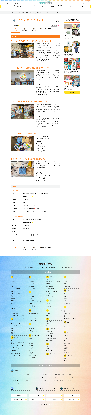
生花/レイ (13, 332)
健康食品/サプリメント (33, 306)
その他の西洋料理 (14, 313)
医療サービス (49, 350)
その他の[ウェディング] (51, 296)
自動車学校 (31, 345)
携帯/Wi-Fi (31, 330)
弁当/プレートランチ (15, 290)
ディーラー (66, 279)
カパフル (55, 377)
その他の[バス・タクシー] (51, 325)
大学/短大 (31, 343)
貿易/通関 (66, 348)
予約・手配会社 (32, 286)
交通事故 (66, 296)
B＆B (30, 285)
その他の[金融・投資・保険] (70, 318)
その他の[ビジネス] (68, 352)
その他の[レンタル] (33, 331)
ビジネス (69, 332)
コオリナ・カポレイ (44, 380)
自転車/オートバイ (32, 328)
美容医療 (30, 303)
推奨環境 (54, 399)
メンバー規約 (72, 399)
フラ (50, 310)
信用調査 (66, 347)
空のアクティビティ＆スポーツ (17, 345)
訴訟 (65, 293)
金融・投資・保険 (70, 307)
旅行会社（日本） (50, 331)
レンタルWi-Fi (49, 336)
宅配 (12, 311)
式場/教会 (48, 290)
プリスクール (31, 340)
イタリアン (13, 291)
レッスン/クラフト (15, 347)
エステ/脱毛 (31, 300)
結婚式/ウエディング (53, 276)
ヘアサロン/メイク (32, 298)
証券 (65, 315)
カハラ (13, 377)
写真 (47, 279)
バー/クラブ (13, 308)
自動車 (68, 276)
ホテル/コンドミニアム (36, 276)
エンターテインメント (15, 348)
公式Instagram (59, 25)
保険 (65, 311)
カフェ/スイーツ (14, 296)
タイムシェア (31, 283)
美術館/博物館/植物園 (15, 353)
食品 (12, 328)
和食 (12, 286)
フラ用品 (48, 313)
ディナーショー (14, 310)
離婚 (65, 300)
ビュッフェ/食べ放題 (15, 288)
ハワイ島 (41, 388)
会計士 (65, 310)
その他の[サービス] (33, 320)
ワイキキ (13, 374)
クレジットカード (67, 313)
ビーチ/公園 (13, 350)
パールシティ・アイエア (58, 380)
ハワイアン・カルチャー (34, 341)
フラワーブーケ (49, 285)
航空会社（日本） (50, 340)
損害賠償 (66, 298)
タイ (12, 303)
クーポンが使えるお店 (6, 3)
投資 (65, 316)
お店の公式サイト (56, 25)
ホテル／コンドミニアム (34, 279)
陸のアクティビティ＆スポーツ (17, 343)
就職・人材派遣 (52, 353)
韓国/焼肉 (13, 300)
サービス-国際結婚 (32, 318)
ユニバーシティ (71, 377)
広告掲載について (54, 395)
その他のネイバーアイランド (69, 388)
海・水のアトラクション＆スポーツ (18, 342)
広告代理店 (66, 338)
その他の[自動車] (67, 286)
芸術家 (65, 345)
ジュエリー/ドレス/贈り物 (51, 291)
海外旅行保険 (49, 335)
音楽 (29, 350)
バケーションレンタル (33, 281)
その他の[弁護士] (67, 303)
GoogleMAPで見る (27, 196)
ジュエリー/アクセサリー (16, 327)
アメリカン (13, 283)
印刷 (65, 340)
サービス (33, 310)
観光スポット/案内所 (15, 355)
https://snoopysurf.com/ (28, 240)
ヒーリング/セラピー (33, 305)
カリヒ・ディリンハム (16, 380)
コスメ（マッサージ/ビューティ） (36, 301)
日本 (15, 388)
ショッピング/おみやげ (19, 318)
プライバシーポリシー (36, 399)
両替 (29, 316)
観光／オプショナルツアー (16, 340)
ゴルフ (50, 300)
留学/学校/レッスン (36, 335)
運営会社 (19, 395)
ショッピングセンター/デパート (17, 321)
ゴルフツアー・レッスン (51, 306)
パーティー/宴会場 (50, 288)
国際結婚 (48, 283)
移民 (65, 295)
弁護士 (68, 290)
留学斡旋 (30, 353)
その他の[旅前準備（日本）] (52, 338)
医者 (47, 346)
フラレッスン (49, 315)
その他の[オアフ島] (15, 383)
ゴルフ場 (48, 305)
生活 (65, 328)
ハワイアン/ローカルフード (16, 293)
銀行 (29, 315)
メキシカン (13, 305)
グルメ (15, 276)
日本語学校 (31, 352)
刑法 (65, 301)
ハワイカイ (70, 380)
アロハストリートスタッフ (19, 399)
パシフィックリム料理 (15, 285)
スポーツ (13, 330)
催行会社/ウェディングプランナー (53, 281)
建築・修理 (66, 358)
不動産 (65, 360)
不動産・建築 (69, 355)
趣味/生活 (13, 333)
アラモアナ (28, 374)
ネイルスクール (32, 348)
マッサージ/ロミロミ (33, 295)
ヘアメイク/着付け (50, 286)
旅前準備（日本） (53, 328)
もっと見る (72, 92)
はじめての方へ (36, 395)
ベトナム (13, 301)
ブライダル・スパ (50, 295)
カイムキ (27, 377)
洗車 (65, 283)
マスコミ (66, 336)
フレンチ (13, 306)
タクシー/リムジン (50, 321)
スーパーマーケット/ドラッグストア (18, 323)
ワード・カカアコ (43, 374)
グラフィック (66, 341)
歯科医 (47, 348)
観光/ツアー (16, 337)
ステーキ (13, 279)
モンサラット (42, 377)
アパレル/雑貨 (14, 325)
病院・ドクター (52, 343)
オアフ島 (16, 370)
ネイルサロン (31, 296)
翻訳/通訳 (66, 335)
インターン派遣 (32, 357)
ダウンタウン (28, 380)
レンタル (33, 323)
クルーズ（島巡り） (33, 288)
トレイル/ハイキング (15, 352)
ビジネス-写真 (67, 343)
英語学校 (30, 338)
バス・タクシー (52, 318)
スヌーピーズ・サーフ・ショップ (31, 20)
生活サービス (69, 322)
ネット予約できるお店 (17, 3)
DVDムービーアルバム (33, 313)
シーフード (13, 281)
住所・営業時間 (15, 25)
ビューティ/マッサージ (36, 291)
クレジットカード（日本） (51, 333)
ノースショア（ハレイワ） (59, 374)
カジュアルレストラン (15, 295)
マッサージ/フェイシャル (34, 347)
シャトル (48, 323)
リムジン (48, 293)
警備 (65, 350)
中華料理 (13, 298)
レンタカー (31, 326)
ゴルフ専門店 (49, 303)
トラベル (66, 325)
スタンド (66, 281)
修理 (65, 285)
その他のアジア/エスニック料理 (17, 315)
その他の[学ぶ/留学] (33, 355)
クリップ (57, 21)
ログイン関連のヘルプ (72, 395)
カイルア (69, 374)
